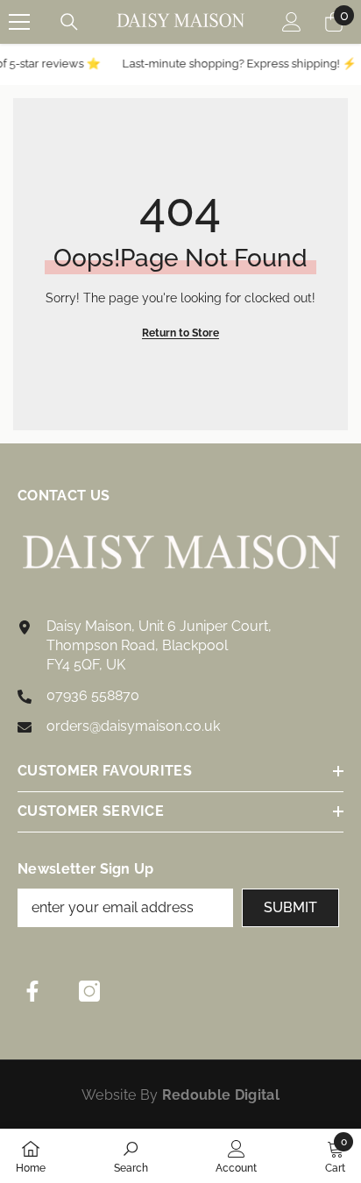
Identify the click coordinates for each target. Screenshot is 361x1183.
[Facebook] (32, 991)
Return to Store (180, 333)
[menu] (19, 21)
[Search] (69, 21)
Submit (290, 907)
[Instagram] (89, 991)
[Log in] (291, 22)
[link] (131, 1155)
